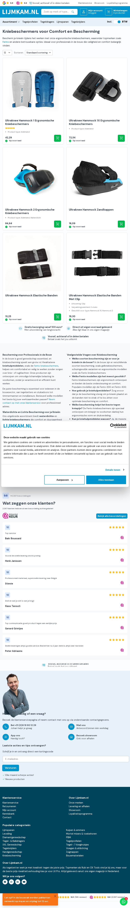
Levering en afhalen (79, 806)
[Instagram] (11, 881)
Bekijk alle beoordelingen (112, 516)
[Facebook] (5, 881)
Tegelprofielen (30, 21)
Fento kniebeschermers (46, 365)
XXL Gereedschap (12, 844)
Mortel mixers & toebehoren (81, 833)
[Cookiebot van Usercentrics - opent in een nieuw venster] (112, 425)
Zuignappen (72, 852)
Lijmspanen (63, 21)
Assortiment (10, 21)
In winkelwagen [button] (57, 138)
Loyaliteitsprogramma (117, 3)
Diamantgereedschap (14, 837)
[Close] (55, 896)
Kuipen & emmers (75, 830)
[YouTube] (24, 881)
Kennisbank (8, 813)
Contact (7, 817)
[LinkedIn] (17, 881)
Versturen (10, 767)
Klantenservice (85, 3)
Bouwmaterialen (75, 855)
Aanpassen (62, 479)
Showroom (99, 3)
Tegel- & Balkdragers (14, 841)
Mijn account (9, 810)
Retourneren (9, 806)
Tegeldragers (47, 21)
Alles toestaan (106, 479)
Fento (6, 42)
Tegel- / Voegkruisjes (77, 844)
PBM (68, 837)
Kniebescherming (12, 855)
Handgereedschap (12, 852)
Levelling (7, 833)
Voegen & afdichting (77, 848)
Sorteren (18, 52)
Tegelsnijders (78, 21)
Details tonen (112, 469)
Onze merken (76, 802)
